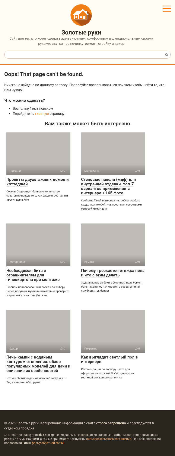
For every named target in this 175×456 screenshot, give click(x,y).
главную (42, 114)
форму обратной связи (48, 443)
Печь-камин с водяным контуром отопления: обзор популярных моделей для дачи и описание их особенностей (38, 364)
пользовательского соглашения (108, 439)
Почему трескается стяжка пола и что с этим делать (112, 273)
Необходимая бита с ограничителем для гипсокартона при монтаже (33, 275)
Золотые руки (81, 32)
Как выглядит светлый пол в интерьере (109, 359)
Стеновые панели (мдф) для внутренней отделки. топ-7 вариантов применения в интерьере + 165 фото (108, 186)
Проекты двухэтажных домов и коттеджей (37, 181)
